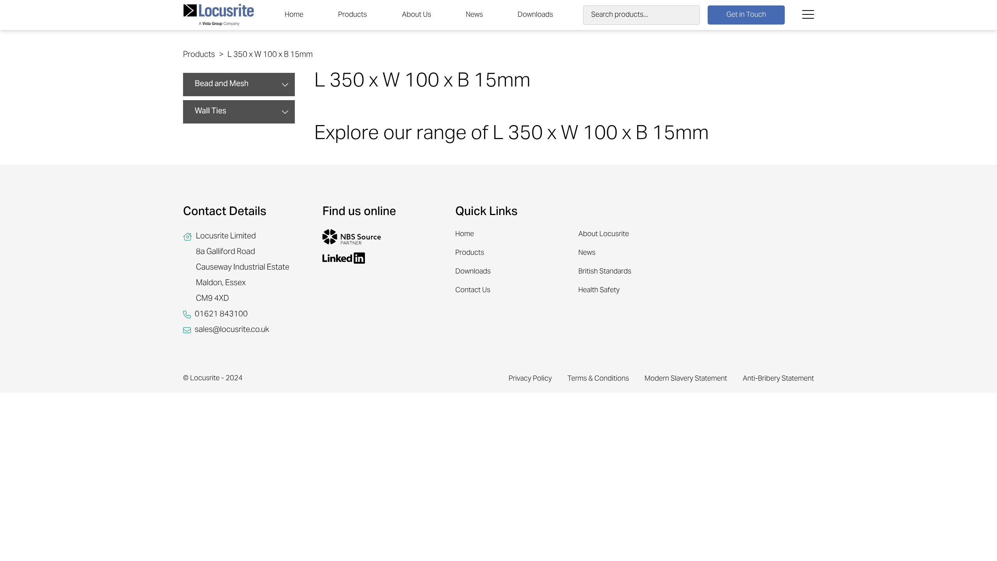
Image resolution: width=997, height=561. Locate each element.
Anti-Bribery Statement (778, 378)
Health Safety (599, 290)
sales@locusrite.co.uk (232, 330)
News (474, 15)
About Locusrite (603, 234)
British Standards (604, 271)
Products (352, 15)
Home (294, 15)
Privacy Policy (530, 378)
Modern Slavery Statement (686, 378)
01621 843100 (221, 315)
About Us (416, 15)
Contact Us (472, 290)
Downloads (535, 15)
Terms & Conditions (598, 378)
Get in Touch (746, 15)
